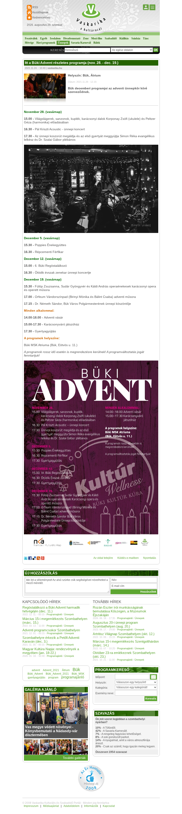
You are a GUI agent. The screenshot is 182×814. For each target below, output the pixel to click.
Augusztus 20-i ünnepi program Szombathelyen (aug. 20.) (115, 624)
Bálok (96, 42)
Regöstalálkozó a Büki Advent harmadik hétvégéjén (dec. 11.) (51, 609)
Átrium (66, 670)
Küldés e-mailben (128, 557)
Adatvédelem (71, 806)
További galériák (74, 758)
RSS (35, 7)
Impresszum (31, 806)
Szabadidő (111, 38)
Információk (91, 806)
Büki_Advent (35, 673)
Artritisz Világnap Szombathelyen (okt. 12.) (123, 634)
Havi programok (45, 42)
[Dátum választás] (153, 677)
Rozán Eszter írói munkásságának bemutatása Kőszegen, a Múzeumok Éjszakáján (119, 611)
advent (36, 670)
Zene (86, 38)
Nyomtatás (149, 557)
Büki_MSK (78, 673)
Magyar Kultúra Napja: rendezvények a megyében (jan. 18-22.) (50, 651)
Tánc (146, 38)
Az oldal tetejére (103, 557)
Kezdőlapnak (40, 12)
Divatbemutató (71, 38)
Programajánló (125, 618)
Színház (135, 38)
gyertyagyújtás (36, 677)
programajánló (72, 677)
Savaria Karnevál (81, 42)
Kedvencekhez (41, 17)
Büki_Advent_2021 (57, 673)
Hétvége (29, 42)
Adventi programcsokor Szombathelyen (51, 630)
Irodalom (55, 38)
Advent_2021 (51, 670)
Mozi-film (96, 38)
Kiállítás (124, 38)
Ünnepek (63, 42)
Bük (76, 669)
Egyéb (43, 38)
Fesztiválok (31, 38)
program (53, 677)
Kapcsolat (109, 806)
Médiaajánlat (51, 806)
